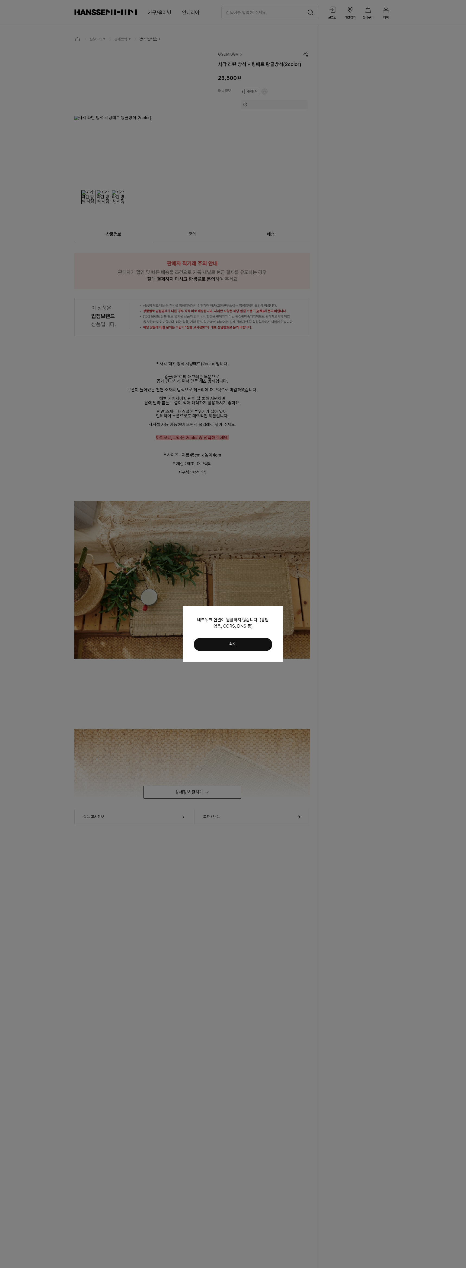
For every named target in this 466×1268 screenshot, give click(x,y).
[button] (233, 644)
